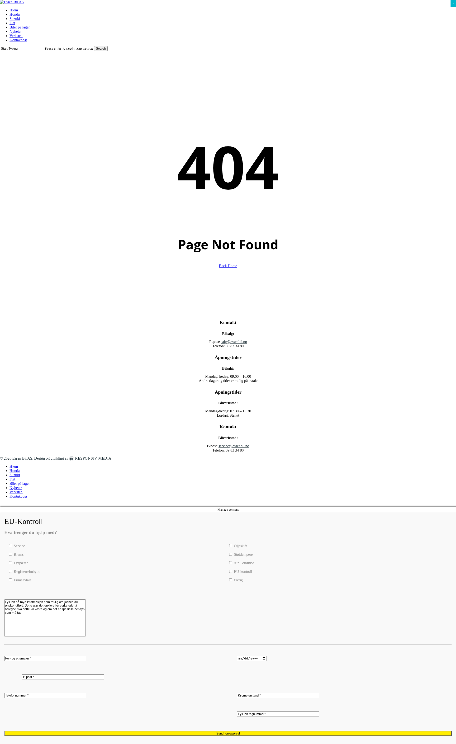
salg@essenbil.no (234, 342)
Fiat (12, 479)
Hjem (14, 466)
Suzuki (15, 475)
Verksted (16, 492)
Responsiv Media (93, 458)
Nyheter (16, 488)
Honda (15, 471)
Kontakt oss (18, 496)
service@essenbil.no (233, 446)
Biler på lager (20, 483)
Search (101, 48)
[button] (1, 504)
